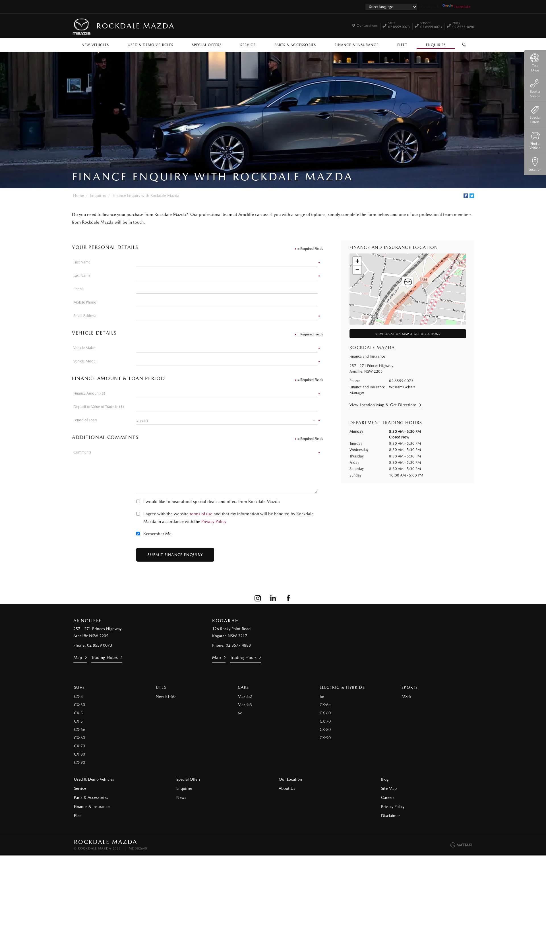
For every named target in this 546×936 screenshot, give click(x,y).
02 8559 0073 (399, 26)
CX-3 (78, 696)
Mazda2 (245, 696)
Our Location (290, 779)
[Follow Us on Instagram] (258, 598)
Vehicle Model (84, 361)
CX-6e (79, 729)
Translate (462, 6)
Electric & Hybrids (342, 687)
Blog (384, 779)
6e (240, 713)
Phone (78, 289)
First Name (81, 262)
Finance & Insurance (357, 45)
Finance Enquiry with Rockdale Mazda (146, 195)
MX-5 (406, 696)
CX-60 (79, 737)
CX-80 (79, 754)
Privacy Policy (213, 521)
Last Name (81, 275)
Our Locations (367, 26)
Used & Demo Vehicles (150, 45)
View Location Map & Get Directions (407, 333)
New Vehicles (95, 45)
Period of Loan (85, 420)
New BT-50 (165, 696)
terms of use (201, 513)
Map (77, 657)
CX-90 (79, 762)
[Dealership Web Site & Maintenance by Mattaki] (461, 845)
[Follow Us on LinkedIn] (273, 598)
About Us (287, 788)
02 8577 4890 (463, 26)
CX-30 (79, 704)
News (181, 797)
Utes (161, 687)
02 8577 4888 (238, 645)
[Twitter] (472, 195)
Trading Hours (104, 657)
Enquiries (436, 45)
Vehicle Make (84, 348)
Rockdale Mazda (135, 25)
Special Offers (207, 45)
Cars (243, 687)
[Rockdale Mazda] (82, 26)
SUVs (79, 687)
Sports (410, 687)
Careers (387, 797)
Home (78, 195)
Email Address (84, 316)
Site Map (389, 788)
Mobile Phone (84, 302)
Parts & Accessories (295, 45)
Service (247, 45)
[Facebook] (466, 195)
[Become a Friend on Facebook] (288, 598)
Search (464, 43)
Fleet (402, 45)
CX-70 (79, 746)
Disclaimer (390, 815)
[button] (408, 283)
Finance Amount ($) (89, 393)
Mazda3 (245, 704)
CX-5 (78, 713)
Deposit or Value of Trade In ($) (98, 407)
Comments (82, 452)
